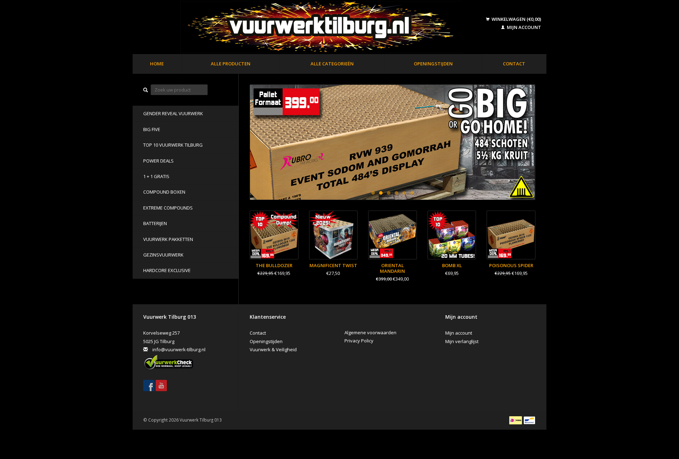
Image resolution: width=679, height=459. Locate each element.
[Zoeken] (145, 90)
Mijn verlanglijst (461, 341)
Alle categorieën (332, 63)
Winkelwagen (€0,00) (516, 19)
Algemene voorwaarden (370, 332)
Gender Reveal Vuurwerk (173, 113)
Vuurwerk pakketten (168, 239)
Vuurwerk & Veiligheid (273, 349)
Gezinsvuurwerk (163, 255)
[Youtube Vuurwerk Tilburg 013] (161, 385)
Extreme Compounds (168, 208)
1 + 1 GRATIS (156, 176)
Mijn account (523, 27)
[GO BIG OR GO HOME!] (392, 142)
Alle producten (230, 63)
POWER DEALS (158, 161)
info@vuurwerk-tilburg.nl (178, 349)
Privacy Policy (358, 340)
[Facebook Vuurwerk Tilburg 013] (149, 385)
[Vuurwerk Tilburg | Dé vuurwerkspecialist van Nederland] (310, 27)
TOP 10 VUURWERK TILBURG (173, 145)
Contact (514, 63)
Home (157, 63)
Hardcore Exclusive (167, 270)
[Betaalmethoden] (516, 420)
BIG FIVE (151, 129)
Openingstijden (433, 63)
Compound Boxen (164, 192)
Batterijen (155, 223)
